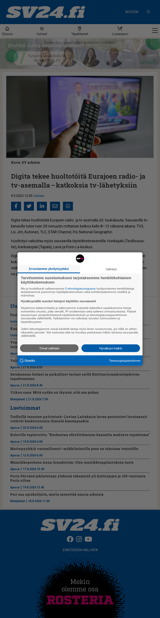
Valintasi (111, 269)
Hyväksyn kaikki (110, 348)
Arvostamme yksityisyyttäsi (49, 268)
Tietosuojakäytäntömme (124, 360)
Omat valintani (49, 348)
